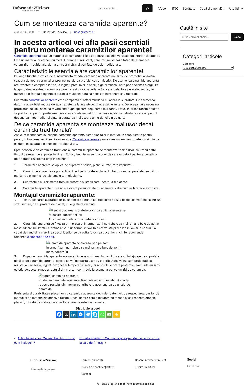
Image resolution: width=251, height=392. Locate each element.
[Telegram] (88, 314)
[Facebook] (59, 314)
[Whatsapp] (102, 314)
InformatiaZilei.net (43, 360)
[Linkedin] (73, 314)
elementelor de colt (40, 237)
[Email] (109, 314)
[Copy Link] (116, 314)
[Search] (147, 8)
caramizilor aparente (43, 100)
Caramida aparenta (27, 55)
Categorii (188, 63)
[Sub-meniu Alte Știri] (242, 8)
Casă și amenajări (84, 31)
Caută (237, 36)
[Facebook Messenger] (80, 314)
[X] (66, 314)
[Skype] (95, 314)
